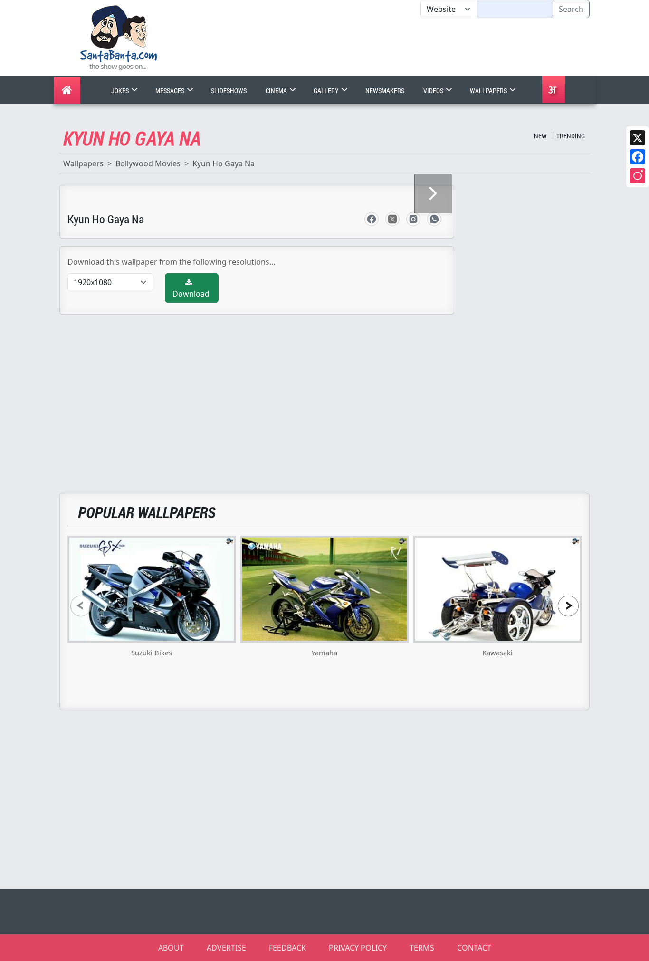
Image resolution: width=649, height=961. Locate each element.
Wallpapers (489, 90)
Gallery (327, 90)
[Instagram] (637, 175)
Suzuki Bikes (151, 652)
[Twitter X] (637, 137)
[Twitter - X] (392, 219)
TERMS (422, 947)
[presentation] (81, 605)
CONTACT (474, 947)
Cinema (277, 90)
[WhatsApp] (434, 219)
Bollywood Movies (148, 163)
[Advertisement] (420, 47)
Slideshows (229, 90)
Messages (170, 90)
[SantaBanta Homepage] (119, 37)
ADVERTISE (226, 947)
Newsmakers (384, 90)
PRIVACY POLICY (358, 947)
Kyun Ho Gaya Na (223, 163)
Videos (434, 90)
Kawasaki (497, 652)
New (540, 135)
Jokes (120, 90)
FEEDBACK (287, 947)
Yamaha (324, 652)
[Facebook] (637, 156)
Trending (570, 135)
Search (571, 9)
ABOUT (171, 947)
